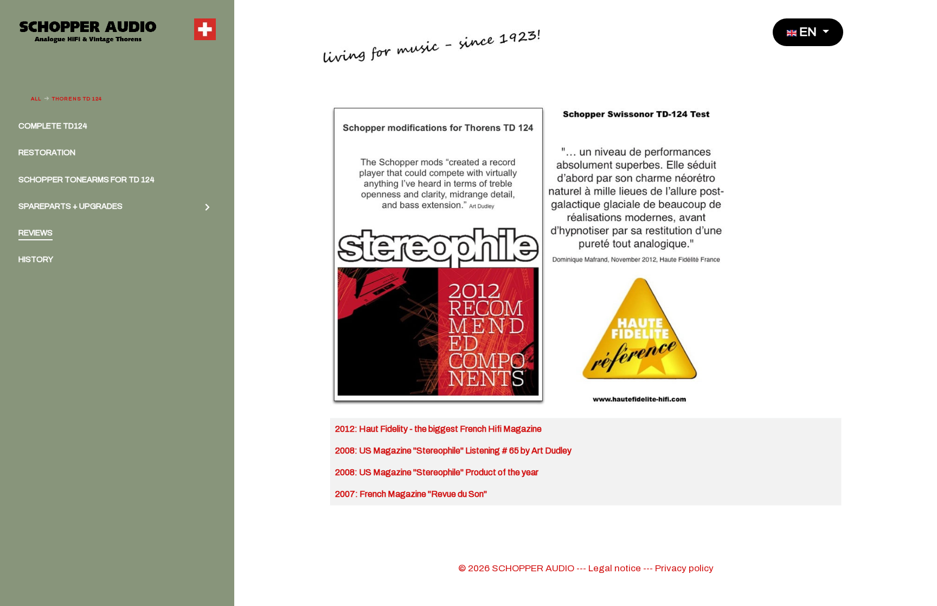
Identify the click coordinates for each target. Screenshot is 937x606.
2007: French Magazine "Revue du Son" (411, 494)
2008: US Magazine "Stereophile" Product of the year (436, 472)
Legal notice (614, 568)
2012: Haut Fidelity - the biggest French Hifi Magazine (438, 428)
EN (808, 32)
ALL (36, 98)
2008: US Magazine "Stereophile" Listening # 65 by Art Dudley (453, 450)
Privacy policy (684, 568)
